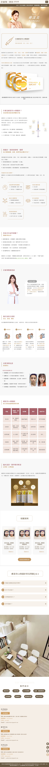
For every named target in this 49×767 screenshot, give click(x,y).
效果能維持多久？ (9, 597)
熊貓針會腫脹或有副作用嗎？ (12, 583)
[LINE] (47, 751)
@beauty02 (7, 756)
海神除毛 (17, 696)
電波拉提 (6, 691)
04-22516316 (10, 718)
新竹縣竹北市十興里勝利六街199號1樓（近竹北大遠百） (15, 734)
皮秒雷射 (8, 696)
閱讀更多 (11, 551)
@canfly (7, 720)
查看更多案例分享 (24, 559)
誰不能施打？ (7, 603)
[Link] (47, 754)
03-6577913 (9, 736)
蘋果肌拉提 (28, 696)
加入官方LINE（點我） (22, 258)
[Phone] (47, 747)
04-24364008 (10, 754)
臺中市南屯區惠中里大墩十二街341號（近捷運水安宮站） (16, 716)
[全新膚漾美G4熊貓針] (24, 17)
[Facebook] (47, 743)
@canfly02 (7, 738)
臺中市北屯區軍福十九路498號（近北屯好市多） (14, 752)
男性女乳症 (39, 696)
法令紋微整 (26, 691)
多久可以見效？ (8, 590)
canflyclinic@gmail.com (12, 722)
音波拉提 (15, 691)
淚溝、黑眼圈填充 (39, 691)
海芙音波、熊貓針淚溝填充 (9, 543)
